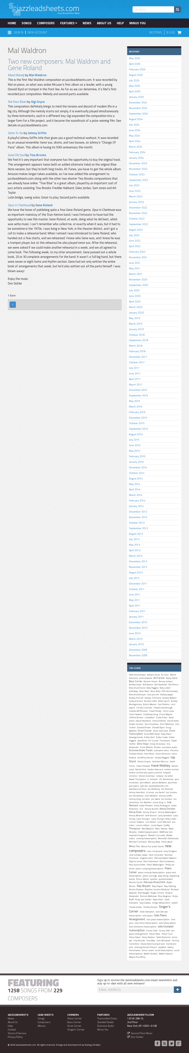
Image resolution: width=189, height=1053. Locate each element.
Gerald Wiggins (162, 757)
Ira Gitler (169, 776)
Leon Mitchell (164, 822)
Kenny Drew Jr (150, 812)
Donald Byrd (158, 727)
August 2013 (136, 534)
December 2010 (138, 622)
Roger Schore (157, 892)
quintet (153, 879)
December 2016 (138, 390)
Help (120, 23)
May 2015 (134, 451)
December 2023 (138, 163)
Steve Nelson (148, 937)
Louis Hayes (156, 825)
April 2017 (134, 379)
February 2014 (137, 500)
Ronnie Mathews (148, 896)
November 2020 (138, 279)
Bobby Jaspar (166, 694)
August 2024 (136, 119)
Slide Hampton (147, 911)
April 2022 (134, 246)
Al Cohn (165, 674)
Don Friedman (152, 724)
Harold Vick (140, 769)
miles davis (166, 841)
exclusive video (161, 750)
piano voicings (150, 875)
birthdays (133, 691)
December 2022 (138, 207)
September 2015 (138, 429)
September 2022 (138, 224)
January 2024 (136, 158)
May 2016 (134, 401)
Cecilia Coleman (144, 707)
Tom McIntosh (163, 940)
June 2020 (134, 296)
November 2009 (138, 655)
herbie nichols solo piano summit (145, 772)
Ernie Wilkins (146, 747)
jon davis (155, 799)
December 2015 (138, 417)
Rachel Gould (135, 882)
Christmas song (150, 714)
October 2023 (137, 174)
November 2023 (138, 169)
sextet (175, 902)
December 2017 (138, 357)
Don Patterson (167, 724)
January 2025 (136, 97)
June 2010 (134, 633)
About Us (104, 23)
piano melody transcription (151, 872)
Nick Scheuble (156, 855)
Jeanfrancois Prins (137, 789)
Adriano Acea (153, 674)
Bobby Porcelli (136, 698)
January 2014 (136, 506)
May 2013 (134, 545)
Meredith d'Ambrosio (168, 838)
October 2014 (137, 473)
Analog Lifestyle (92, 1045)
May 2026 (134, 58)
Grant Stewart (143, 766)
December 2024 (138, 102)
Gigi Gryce (38, 101)
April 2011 (134, 605)
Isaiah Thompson (137, 779)
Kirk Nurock (151, 815)
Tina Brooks (38, 155)
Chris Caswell (135, 714)
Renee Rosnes (136, 889)
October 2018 (137, 335)
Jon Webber (146, 802)
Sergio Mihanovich (161, 902)
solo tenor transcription (146, 923)
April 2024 (134, 141)
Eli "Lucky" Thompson (159, 740)
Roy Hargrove (164, 896)
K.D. (142, 809)
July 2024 (134, 125)
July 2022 (134, 235)
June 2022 (134, 240)
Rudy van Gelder (143, 899)
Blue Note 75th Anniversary (164, 691)
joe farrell (160, 792)
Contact (12, 1029)
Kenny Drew (135, 812)
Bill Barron (148, 684)
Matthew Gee (166, 832)
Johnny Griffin (37, 133)
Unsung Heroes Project (145, 947)
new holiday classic (138, 855)
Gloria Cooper (144, 761)
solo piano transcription (158, 919)
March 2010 (135, 639)
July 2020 (134, 290)
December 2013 (138, 511)
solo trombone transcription (143, 926)
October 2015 (137, 423)
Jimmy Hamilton (137, 792)
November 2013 (138, 517)
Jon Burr (146, 799)
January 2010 (136, 644)
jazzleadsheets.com (159, 786)
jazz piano (134, 786)
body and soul (136, 701)
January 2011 (136, 617)
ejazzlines (142, 740)
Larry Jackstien (165, 815)
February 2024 (137, 152)
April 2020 (134, 301)
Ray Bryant (144, 886)
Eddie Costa (162, 737)
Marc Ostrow (161, 828)
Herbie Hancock (155, 769)
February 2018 (137, 351)
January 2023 (136, 202)
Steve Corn (167, 934)
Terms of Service (17, 1033)
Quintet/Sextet (105, 1022)
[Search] (177, 9)
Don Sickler (137, 1037)
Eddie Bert (149, 737)
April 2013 (134, 550)
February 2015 (137, 456)
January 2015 (136, 462)
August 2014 (136, 478)
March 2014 (135, 495)
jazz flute (172, 782)
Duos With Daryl (152, 734)
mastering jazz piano (148, 832)
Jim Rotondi (167, 789)
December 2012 (138, 561)
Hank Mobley (160, 765)
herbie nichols (171, 769)
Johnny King (135, 799)
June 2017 (134, 373)
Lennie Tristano (136, 822)
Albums (42, 1026)
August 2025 (136, 75)
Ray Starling (170, 886)
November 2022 (138, 213)
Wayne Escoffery (137, 957)
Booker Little (150, 701)
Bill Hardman (160, 684)
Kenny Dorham (167, 809)
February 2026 (137, 69)
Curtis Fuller (161, 717)
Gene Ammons (163, 753)
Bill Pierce (173, 684)
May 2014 (134, 484)
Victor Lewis (148, 950)
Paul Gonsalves (166, 861)
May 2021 (134, 268)
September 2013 (138, 528)
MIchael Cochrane (138, 841)
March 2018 (135, 346)
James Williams (159, 782)
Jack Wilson (145, 782)
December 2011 (138, 583)
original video (146, 858)
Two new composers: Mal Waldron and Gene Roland (59, 64)
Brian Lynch (164, 701)
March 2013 (135, 556)
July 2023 (134, 185)
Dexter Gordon (136, 724)
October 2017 (137, 362)
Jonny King (158, 802)
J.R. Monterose (166, 779)
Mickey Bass (154, 841)
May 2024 (134, 135)
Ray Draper (157, 886)
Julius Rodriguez (162, 805)
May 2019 (134, 318)
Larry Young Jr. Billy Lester (163, 819)
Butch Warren (150, 704)
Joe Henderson (136, 795)
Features (67, 23)
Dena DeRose (159, 720)
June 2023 (134, 191)
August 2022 (136, 230)
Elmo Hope (143, 744)
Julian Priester (146, 805)
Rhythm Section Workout (157, 889)
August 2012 (136, 572)
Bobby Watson (169, 698)
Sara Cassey (145, 902)
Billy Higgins (152, 688)
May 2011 (134, 600)
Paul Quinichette (137, 864)
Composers (46, 23)
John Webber (151, 795)
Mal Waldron (38, 75)
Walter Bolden (151, 953)
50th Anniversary (137, 674)
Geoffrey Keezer (145, 757)
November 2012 (138, 567)
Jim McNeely (154, 789)
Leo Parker (150, 822)
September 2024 (138, 113)
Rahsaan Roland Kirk (154, 882)
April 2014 (134, 489)
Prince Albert (142, 879)
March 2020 (135, 307)
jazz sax (144, 786)
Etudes (157, 747)
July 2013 (134, 539)
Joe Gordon (171, 792)
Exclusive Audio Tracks (141, 750)
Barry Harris (171, 678)
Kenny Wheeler (136, 815)
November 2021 (138, 257)
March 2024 (135, 147)
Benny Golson (166, 681)
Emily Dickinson (158, 744)
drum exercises (160, 730)
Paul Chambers (150, 861)
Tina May (150, 940)
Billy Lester (165, 688)
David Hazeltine (143, 720)
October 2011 (137, 589)
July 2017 (134, 368)
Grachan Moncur (160, 761)
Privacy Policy (15, 1037)
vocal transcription (164, 950)
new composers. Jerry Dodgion (162, 851)
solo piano (148, 915)
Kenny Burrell (151, 809)
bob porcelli (153, 694)
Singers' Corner (76, 1029)
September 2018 (138, 340)
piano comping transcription (149, 868)
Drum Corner (145, 730)
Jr (165, 802)
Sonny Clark (152, 930)
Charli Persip (155, 711)
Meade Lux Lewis (156, 835)
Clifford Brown (136, 717)
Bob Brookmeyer (137, 694)
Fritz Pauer (149, 753)
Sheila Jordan (135, 907)
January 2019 (136, 329)
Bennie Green (150, 681)
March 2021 (135, 274)
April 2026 (134, 64)
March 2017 (135, 384)
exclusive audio (169, 747)
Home (12, 23)
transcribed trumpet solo (153, 944)
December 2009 (138, 650)
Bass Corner (135, 681)
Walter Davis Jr (166, 953)
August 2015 (136, 434)
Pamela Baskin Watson (165, 858)
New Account (37, 32)
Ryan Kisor (158, 899)
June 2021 (134, 263)
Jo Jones (150, 792)
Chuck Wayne (165, 714)
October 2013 (137, 523)
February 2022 (137, 252)
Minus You (137, 23)
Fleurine (174, 750)
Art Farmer (159, 678)
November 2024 (138, 108)
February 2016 (137, 412)
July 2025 (134, 80)
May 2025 (134, 86)
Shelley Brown (150, 907)
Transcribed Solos (107, 1018)
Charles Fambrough (163, 707)
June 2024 (134, 130)
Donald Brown (144, 727)
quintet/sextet (166, 879)
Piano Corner (74, 1018)
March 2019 (135, 324)
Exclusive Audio (105, 1026)
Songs (27, 23)
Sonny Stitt (164, 930)
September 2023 (138, 180)
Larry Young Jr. (143, 819)
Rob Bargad (143, 892)
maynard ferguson (138, 835)
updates (162, 947)
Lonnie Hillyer (143, 825)
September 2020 (138, 285)
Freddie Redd (135, 753)
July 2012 (134, 578)
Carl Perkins (163, 704)
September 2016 (138, 395)
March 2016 (135, 406)
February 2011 (137, 611)
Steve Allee (154, 934)
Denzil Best (172, 720)
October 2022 (137, 218)
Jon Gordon (166, 799)
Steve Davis (134, 937)
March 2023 (135, 196)
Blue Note (144, 691)
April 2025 (134, 91)
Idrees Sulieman (147, 776)
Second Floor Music (141, 1033)
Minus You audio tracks (152, 846)
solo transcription (167, 923)
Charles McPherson (138, 711)
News (87, 23)
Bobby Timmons (153, 698)
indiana (159, 776)
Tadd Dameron (163, 937)
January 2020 (136, 312)
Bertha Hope (135, 684)
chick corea (168, 711)
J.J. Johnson (152, 779)
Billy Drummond (137, 688)
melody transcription (146, 838)
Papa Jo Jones (135, 861)
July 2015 (134, 440)
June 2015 (134, 445)
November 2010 (138, 628)
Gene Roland (43, 205)
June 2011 (134, 594)
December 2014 (138, 467)
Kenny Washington (167, 812)
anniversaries (145, 678)
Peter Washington (155, 864)
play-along (163, 875)
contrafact (149, 717)
